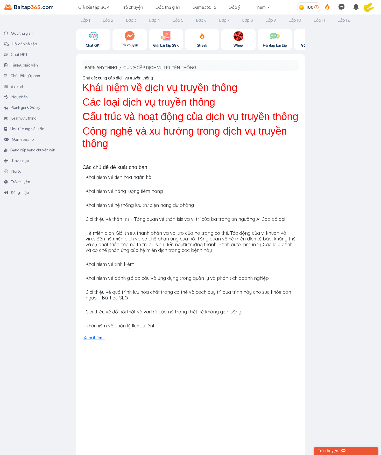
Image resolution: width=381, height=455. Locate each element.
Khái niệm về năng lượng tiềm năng (124, 191)
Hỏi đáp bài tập (24, 43)
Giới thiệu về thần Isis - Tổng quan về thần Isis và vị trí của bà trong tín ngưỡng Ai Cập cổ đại (185, 219)
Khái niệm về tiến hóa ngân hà (118, 177)
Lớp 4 (154, 20)
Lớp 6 (201, 20)
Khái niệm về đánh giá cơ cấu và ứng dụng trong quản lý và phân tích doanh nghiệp (177, 278)
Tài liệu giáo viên (24, 65)
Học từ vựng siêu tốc (27, 128)
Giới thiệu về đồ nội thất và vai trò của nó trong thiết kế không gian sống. (164, 312)
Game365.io (204, 7)
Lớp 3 (131, 20)
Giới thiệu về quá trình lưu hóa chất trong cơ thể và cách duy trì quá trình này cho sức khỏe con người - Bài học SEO (188, 295)
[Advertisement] (343, 106)
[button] (370, 7)
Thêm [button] (260, 7)
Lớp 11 (319, 20)
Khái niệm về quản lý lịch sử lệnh (121, 326)
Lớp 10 (294, 20)
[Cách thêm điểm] (316, 7)
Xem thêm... (94, 338)
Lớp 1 (85, 20)
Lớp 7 (224, 20)
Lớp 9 (270, 20)
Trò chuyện (132, 7)
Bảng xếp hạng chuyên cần (32, 150)
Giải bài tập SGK (93, 7)
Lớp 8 (247, 20)
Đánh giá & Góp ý (25, 107)
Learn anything (99, 67)
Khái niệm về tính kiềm (110, 264)
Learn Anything (24, 118)
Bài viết (16, 86)
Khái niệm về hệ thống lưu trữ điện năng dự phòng (140, 205)
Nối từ (16, 171)
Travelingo (20, 160)
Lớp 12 (343, 20)
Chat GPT (19, 54)
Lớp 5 (178, 20)
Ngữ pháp (19, 96)
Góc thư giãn (168, 7)
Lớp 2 (108, 20)
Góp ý (234, 7)
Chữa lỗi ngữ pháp (25, 75)
